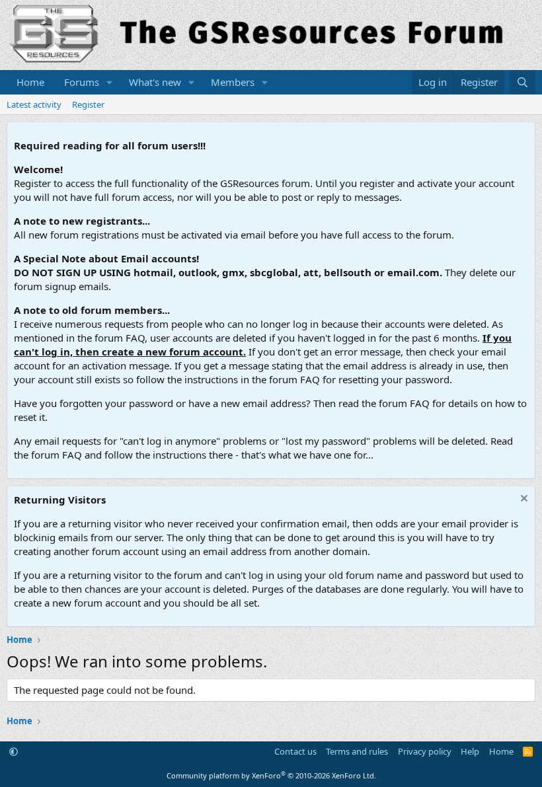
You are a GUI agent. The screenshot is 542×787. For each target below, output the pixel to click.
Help (470, 751)
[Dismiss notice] (522, 500)
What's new (155, 82)
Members (232, 82)
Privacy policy (424, 751)
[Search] (522, 82)
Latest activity (34, 104)
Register (88, 104)
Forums (81, 82)
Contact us (295, 751)
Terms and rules (357, 751)
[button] (109, 82)
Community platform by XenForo (271, 775)
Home (30, 82)
